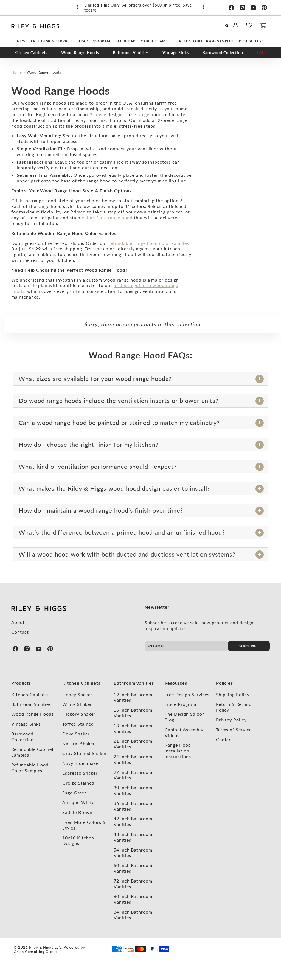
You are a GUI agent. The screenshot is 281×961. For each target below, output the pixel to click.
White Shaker (77, 704)
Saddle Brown (77, 812)
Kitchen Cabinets (30, 52)
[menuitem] (21, 41)
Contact (20, 631)
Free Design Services (187, 694)
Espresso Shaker (79, 772)
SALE (262, 52)
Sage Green (74, 792)
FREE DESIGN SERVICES (52, 41)
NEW (21, 41)
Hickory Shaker (78, 713)
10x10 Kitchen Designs (78, 840)
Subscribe (248, 646)
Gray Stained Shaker (84, 753)
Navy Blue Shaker (81, 763)
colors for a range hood (107, 217)
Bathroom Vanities (130, 52)
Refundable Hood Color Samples (30, 767)
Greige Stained (78, 782)
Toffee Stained (78, 723)
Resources (176, 682)
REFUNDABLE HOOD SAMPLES (206, 41)
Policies (224, 682)
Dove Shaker (76, 733)
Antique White (78, 802)
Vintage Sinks (175, 52)
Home (16, 72)
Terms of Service (234, 729)
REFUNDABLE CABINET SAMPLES (145, 41)
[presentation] (77, 6)
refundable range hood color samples (149, 243)
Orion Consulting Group (35, 951)
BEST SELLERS (251, 41)
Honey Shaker (77, 694)
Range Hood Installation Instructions (178, 750)
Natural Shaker (78, 743)
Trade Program (180, 704)
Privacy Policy (231, 719)
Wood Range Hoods (80, 52)
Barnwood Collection (223, 52)
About (18, 622)
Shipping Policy (232, 694)
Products (21, 682)
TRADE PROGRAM (94, 41)
